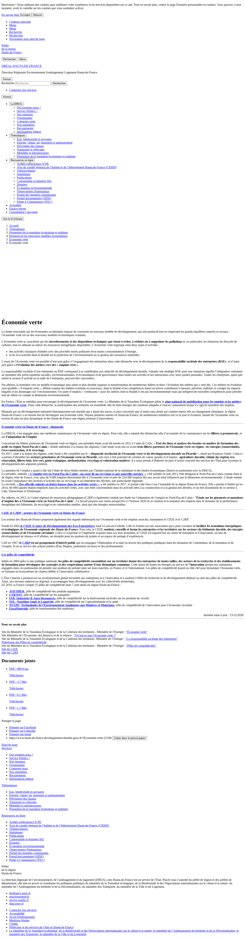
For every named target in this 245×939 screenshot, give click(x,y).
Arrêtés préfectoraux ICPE (33, 163)
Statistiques (23, 174)
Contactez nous (26, 121)
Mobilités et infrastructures (33, 153)
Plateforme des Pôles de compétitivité (24, 642)
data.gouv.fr (16, 903)
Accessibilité (16, 913)
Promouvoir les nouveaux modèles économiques (38, 236)
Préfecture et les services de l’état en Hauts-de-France (41, 927)
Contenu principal (20, 21)
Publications (24, 177)
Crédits (13, 923)
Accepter (25, 15)
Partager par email (20, 734)
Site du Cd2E (10, 649)
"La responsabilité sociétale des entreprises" (151, 638)
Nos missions (25, 114)
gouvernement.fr (19, 896)
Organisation (24, 118)
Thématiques (18, 135)
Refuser (37, 15)
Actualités (15, 205)
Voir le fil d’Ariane (12, 218)
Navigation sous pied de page (27, 39)
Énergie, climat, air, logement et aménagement (44, 142)
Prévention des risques (30, 146)
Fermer (7, 79)
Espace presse (17, 208)
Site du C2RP (10, 652)
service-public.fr (19, 900)
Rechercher (16, 35)
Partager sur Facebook (22, 727)
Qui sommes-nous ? (29, 107)
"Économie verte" (137, 632)
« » (87, 474)
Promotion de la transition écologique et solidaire (46, 156)
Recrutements (25, 128)
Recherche (15, 32)
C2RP (26, 542)
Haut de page (10, 744)
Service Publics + (27, 111)
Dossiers (22, 184)
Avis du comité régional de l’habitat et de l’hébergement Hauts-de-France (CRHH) (67, 167)
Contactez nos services (23, 90)
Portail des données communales (36, 194)
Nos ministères (26, 124)
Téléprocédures (26, 170)
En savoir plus (10, 14)
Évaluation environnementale (34, 188)
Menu (12, 25)
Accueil (14, 225)
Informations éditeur (29, 131)
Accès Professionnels (22, 917)
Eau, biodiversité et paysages (34, 139)
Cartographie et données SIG (34, 181)
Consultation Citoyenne (23, 212)
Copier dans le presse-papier (129, 738)
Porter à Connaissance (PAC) (34, 201)
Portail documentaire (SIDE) (34, 198)
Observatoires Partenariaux (33, 191)
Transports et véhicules (30, 149)
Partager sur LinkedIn (22, 730)
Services (7, 748)
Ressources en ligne (22, 160)
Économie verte (18, 239)
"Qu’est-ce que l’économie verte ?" (95, 635)
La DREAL (16, 104)
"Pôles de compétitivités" (141, 645)
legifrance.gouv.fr (19, 893)
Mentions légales (19, 920)
